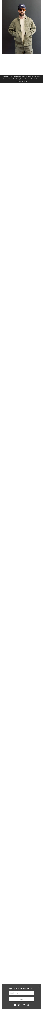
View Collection (22, 738)
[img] (15, 1004)
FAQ (21, 954)
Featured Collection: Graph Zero (21, 649)
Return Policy (21, 960)
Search (21, 951)
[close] (39, 987)
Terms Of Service (21, 963)
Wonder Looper (21, 629)
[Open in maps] (21, 809)
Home (21, 948)
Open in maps (21, 783)
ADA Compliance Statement (21, 966)
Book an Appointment (21, 957)
